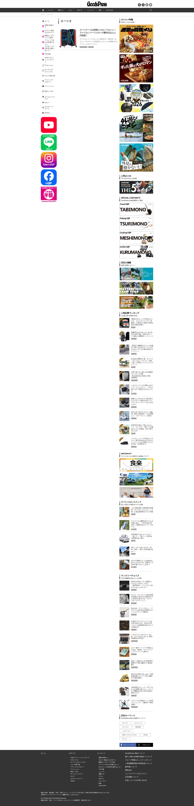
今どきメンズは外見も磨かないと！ (49, 48)
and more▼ (109, 10)
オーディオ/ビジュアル (49, 70)
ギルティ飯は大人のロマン (49, 31)
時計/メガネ (49, 91)
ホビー (47, 102)
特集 (100, 10)
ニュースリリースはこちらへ (136, 773)
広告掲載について (132, 777)
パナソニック (138, 723)
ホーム (43, 14)
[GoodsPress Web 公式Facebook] (49, 177)
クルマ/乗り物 (50, 76)
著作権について (131, 767)
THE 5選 (48, 54)
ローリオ (50, 14)
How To (79, 10)
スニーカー (125, 727)
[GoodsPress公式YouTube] (49, 125)
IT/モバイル (49, 65)
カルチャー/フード (49, 108)
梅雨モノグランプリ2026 (49, 36)
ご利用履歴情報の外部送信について (138, 763)
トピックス (90, 10)
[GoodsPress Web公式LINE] (49, 142)
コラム (70, 10)
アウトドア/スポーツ (49, 81)
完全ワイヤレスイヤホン (129, 735)
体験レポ (60, 10)
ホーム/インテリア (50, 98)
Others (47, 113)
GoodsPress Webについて (135, 753)
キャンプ (125, 723)
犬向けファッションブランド (49, 60)
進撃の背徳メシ (49, 26)
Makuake (138, 727)
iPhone (145, 735)
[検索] (151, 10)
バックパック (126, 731)
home (43, 10)
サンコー (125, 739)
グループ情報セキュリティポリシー (138, 760)
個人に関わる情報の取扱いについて (138, 757)
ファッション (49, 86)
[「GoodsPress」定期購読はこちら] (49, 195)
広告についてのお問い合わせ (136, 780)
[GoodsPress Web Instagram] (49, 160)
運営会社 (128, 770)
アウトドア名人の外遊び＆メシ (49, 42)
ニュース (50, 10)
